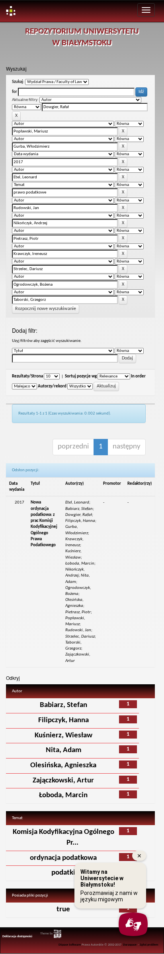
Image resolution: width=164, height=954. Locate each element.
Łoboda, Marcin (63, 795)
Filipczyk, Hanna (63, 720)
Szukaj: (18, 82)
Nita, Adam (63, 750)
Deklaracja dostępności (17, 936)
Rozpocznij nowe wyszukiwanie (45, 308)
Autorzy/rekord (52, 386)
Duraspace (130, 944)
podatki (63, 873)
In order (138, 376)
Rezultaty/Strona (27, 376)
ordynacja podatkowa (63, 858)
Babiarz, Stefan (63, 705)
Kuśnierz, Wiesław (63, 735)
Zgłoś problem (149, 944)
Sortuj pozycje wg (81, 376)
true (63, 909)
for (14, 92)
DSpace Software (70, 944)
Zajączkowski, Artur (63, 780)
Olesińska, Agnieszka (63, 765)
